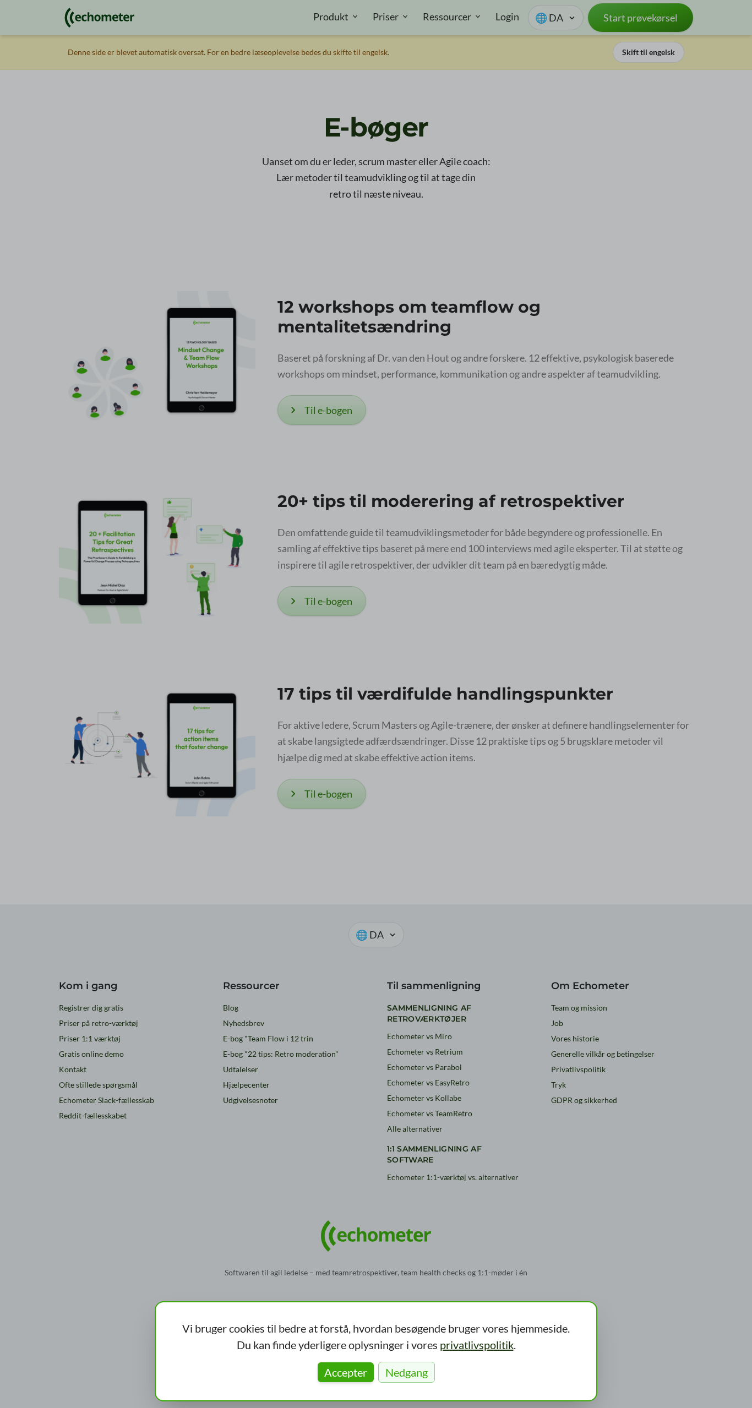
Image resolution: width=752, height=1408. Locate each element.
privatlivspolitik (477, 1344)
